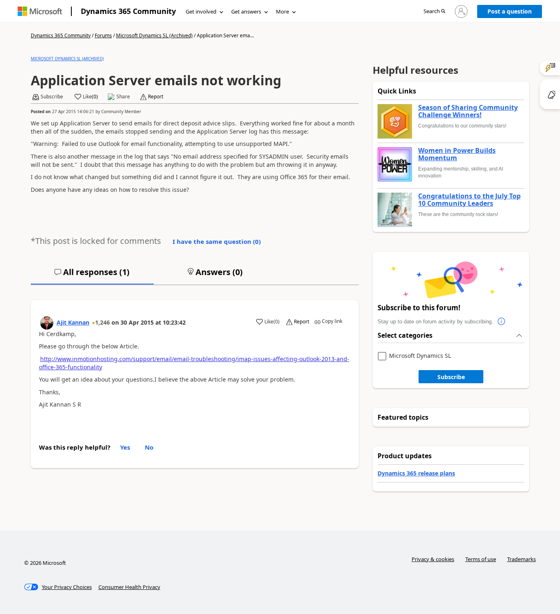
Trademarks (521, 559)
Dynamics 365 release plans (416, 473)
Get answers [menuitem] (246, 11)
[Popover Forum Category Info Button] (501, 322)
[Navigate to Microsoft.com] (40, 11)
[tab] (92, 275)
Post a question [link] (509, 11)
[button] (434, 12)
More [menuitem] (282, 11)
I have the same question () (217, 241)
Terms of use (480, 559)
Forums (103, 35)
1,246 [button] (102, 322)
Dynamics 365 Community (128, 11)
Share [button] (123, 96)
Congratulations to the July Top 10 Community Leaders (469, 200)
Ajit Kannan (73, 322)
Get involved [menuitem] (201, 11)
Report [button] (155, 96)
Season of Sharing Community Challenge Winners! (468, 111)
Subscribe (451, 377)
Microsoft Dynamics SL (420, 355)
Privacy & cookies (433, 559)
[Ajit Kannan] (46, 323)
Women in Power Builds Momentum (457, 154)
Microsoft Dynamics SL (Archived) (154, 35)
